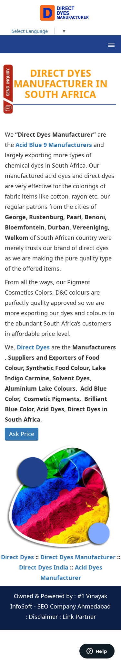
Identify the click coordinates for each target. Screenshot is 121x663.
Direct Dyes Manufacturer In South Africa (60, 83)
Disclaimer (43, 616)
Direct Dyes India (43, 567)
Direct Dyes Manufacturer (78, 557)
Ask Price (21, 434)
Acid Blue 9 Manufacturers (54, 145)
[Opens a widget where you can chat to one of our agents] (97, 652)
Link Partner (79, 616)
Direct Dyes (34, 347)
